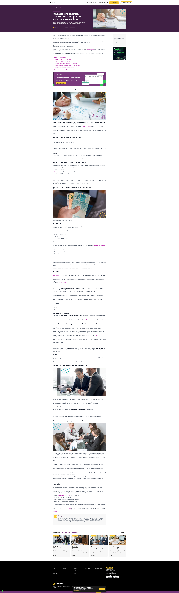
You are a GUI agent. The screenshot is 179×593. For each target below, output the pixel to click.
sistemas (68, 251)
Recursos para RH (55, 571)
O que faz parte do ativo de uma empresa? (119, 39)
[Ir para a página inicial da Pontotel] (51, 3)
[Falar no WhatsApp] (2, 590)
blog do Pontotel (67, 508)
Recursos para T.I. (55, 573)
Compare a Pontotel (66, 571)
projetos (60, 257)
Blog (64, 566)
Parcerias (75, 571)
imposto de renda (78, 466)
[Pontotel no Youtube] (110, 575)
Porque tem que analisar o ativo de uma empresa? (64, 67)
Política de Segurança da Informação (99, 571)
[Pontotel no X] (115, 575)
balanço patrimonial (87, 126)
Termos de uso (97, 566)
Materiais (64, 568)
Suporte (86, 570)
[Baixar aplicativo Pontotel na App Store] (116, 577)
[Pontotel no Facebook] (113, 575)
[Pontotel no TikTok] (106, 575)
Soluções (89, 2)
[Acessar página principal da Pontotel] (58, 584)
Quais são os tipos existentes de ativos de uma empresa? (65, 63)
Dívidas (116, 42)
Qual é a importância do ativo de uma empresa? (119, 44)
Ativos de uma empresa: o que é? (60, 57)
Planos (92, 2)
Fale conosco (109, 567)
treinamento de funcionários (99, 245)
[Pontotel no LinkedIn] (108, 575)
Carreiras (75, 568)
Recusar (96, 589)
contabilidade (96, 335)
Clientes (96, 2)
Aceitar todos (102, 589)
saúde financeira (90, 49)
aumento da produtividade (64, 175)
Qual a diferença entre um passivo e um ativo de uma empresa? (67, 65)
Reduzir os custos (57, 171)
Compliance (76, 570)
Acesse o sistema (87, 568)
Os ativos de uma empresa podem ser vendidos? (64, 69)
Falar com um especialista (114, 2)
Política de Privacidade (98, 568)
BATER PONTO (123, 2)
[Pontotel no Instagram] (111, 575)
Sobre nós (75, 566)
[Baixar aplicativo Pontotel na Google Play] (109, 577)
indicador (76, 402)
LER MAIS (54, 555)
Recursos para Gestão (56, 570)
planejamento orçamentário (64, 495)
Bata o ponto (87, 566)
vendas (86, 319)
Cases (75, 573)
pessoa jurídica (56, 275)
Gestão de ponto (128, 2)
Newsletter (65, 570)
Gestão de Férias (55, 575)
